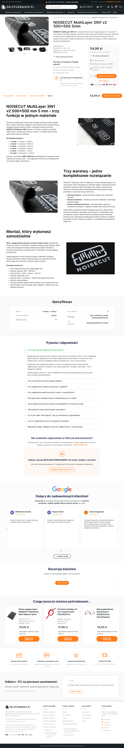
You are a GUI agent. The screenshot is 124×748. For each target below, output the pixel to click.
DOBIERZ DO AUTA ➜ (114, 2)
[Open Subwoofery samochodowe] (44, 12)
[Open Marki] (117, 12)
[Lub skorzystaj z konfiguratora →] (57, 78)
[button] (6, 50)
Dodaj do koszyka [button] (29, 639)
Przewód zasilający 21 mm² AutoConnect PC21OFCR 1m (67, 612)
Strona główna (57, 17)
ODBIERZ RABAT (76, 691)
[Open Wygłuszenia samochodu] (64, 12)
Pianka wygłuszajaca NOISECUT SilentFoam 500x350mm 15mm (29, 612)
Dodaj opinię (62, 583)
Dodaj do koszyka (106, 76)
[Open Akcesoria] (75, 12)
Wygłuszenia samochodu (70, 17)
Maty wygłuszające (84, 17)
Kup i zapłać (103, 81)
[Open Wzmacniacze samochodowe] (98, 12)
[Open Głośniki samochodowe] (21, 12)
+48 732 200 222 (80, 445)
